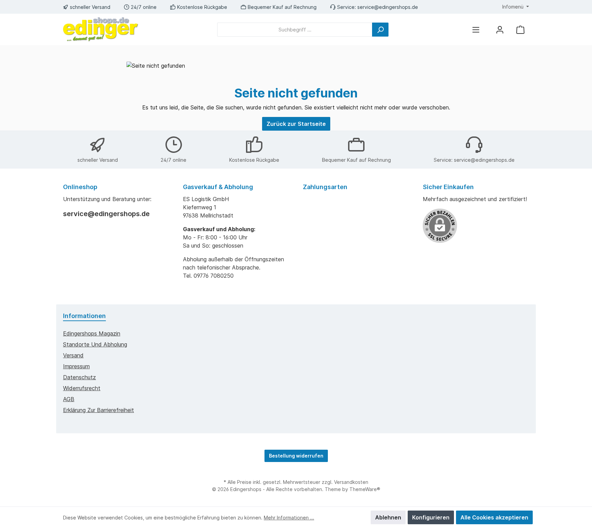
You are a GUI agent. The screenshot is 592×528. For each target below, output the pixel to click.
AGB (68, 399)
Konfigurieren (430, 517)
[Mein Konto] (499, 30)
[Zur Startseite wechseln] (100, 29)
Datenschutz (79, 377)
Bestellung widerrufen (296, 456)
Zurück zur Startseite (296, 123)
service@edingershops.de (387, 7)
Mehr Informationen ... (289, 517)
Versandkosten (351, 482)
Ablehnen (388, 517)
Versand (73, 355)
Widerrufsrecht (81, 388)
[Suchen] (380, 30)
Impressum (76, 366)
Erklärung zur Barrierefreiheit (98, 410)
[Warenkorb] (520, 30)
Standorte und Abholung (95, 344)
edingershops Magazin (91, 333)
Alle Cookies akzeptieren (494, 517)
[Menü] (475, 30)
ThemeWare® (364, 489)
